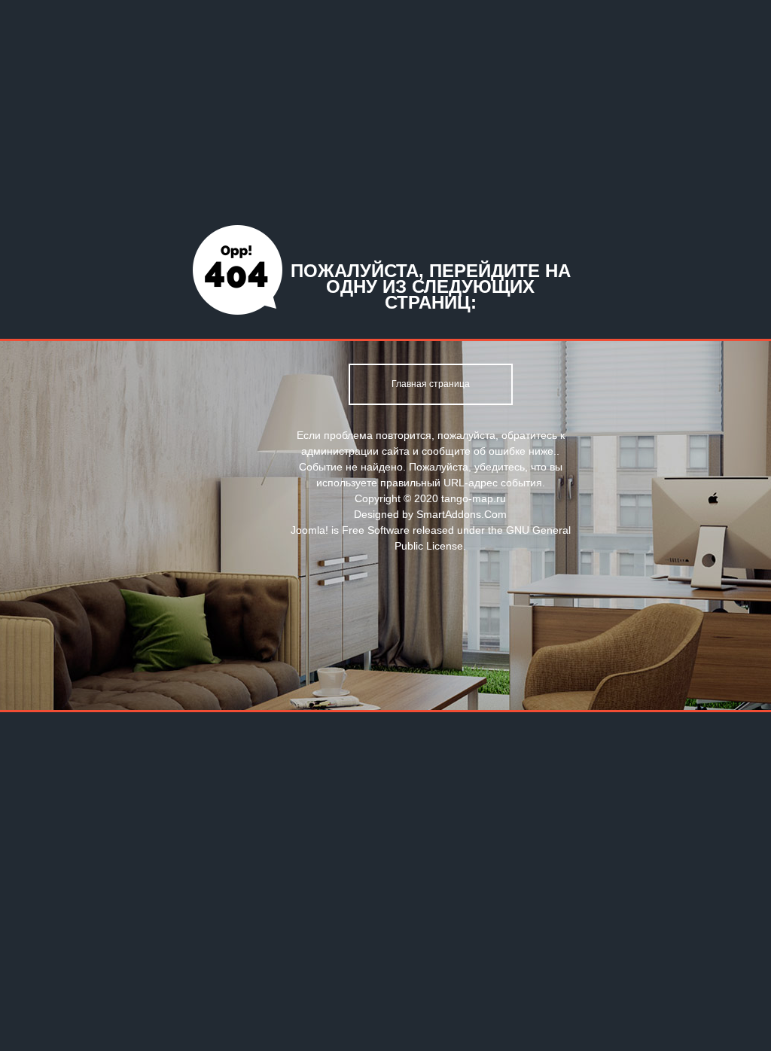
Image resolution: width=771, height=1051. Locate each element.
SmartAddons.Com (461, 514)
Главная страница (431, 384)
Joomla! (309, 530)
